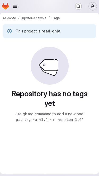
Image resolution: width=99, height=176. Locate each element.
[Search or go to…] (78, 6)
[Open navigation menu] (15, 6)
